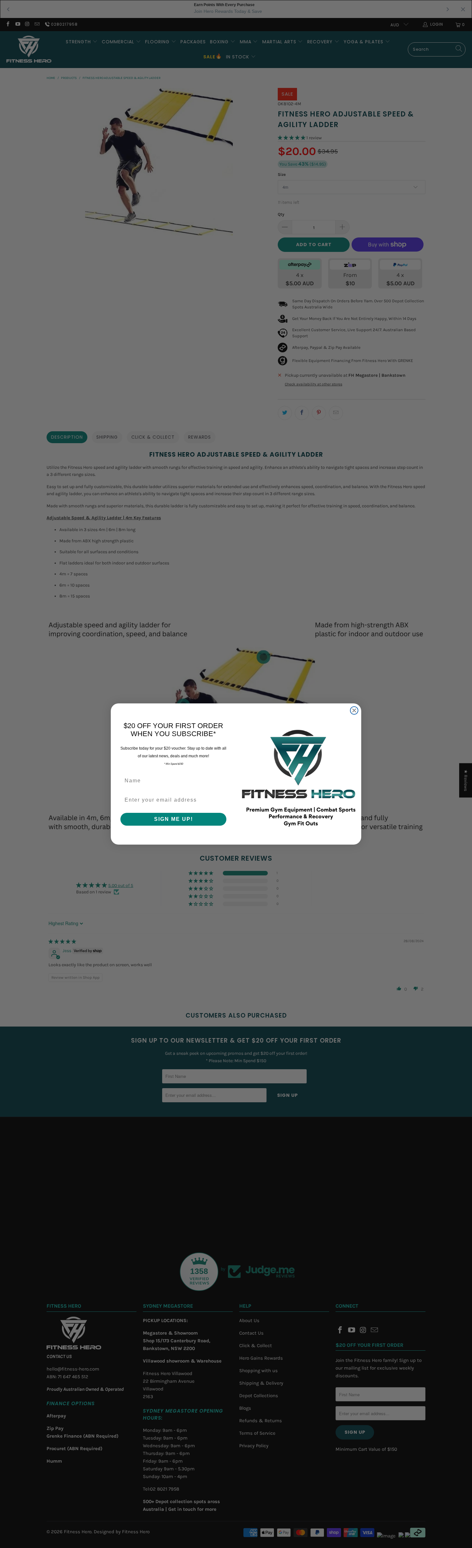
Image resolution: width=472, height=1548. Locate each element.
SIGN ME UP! (173, 819)
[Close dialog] (354, 710)
